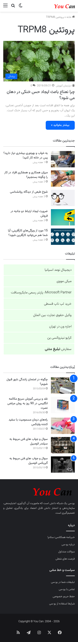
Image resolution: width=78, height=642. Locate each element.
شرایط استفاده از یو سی (62, 604)
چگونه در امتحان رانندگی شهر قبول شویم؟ (27, 382)
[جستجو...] (13, 7)
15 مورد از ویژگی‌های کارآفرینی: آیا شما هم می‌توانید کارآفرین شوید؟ (28, 233)
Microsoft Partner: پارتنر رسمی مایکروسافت (41, 292)
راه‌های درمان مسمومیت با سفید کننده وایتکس (28, 422)
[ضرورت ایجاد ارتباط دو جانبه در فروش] (63, 217)
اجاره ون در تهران (60, 326)
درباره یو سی (68, 544)
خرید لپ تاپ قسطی (58, 304)
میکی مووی (64, 281)
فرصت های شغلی (65, 559)
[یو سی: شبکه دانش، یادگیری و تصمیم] (57, 6)
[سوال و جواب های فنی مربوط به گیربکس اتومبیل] (63, 464)
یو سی (71, 503)
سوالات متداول (66, 552)
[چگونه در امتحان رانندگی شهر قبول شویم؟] (63, 385)
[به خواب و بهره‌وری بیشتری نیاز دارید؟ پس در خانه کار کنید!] (63, 159)
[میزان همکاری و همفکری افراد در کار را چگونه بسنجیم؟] (63, 178)
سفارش (58, 349)
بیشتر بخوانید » (60, 125)
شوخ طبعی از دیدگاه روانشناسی (29, 192)
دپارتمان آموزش (64, 86)
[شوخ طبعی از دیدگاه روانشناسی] (63, 198)
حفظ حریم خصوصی (64, 596)
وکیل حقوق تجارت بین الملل (52, 315)
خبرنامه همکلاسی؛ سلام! (61, 537)
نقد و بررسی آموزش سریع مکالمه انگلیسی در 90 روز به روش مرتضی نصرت (27, 403)
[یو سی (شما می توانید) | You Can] (39, 491)
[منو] (5, 7)
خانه (69, 17)
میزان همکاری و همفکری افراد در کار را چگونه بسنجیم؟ (26, 175)
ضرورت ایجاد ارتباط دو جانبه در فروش (29, 213)
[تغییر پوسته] (20, 7)
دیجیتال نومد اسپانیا (58, 270)
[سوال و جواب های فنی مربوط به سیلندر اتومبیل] (63, 445)
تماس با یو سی (67, 589)
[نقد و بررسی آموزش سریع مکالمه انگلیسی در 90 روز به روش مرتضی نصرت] (63, 405)
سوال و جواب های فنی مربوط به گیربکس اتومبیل (29, 461)
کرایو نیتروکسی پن (59, 338)
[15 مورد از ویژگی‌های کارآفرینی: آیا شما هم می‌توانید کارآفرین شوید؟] (63, 237)
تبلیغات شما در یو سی (63, 582)
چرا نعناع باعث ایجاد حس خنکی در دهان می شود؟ (41, 94)
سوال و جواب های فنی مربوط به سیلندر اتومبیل (29, 441)
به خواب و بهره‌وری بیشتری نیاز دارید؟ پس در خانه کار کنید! (25, 155)
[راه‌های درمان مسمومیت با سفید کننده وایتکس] (63, 426)
